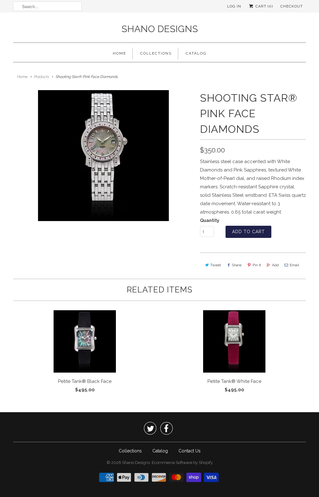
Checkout (291, 6)
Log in (234, 6)
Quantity (209, 220)
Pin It (257, 265)
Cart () (263, 6)
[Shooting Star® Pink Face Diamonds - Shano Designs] (103, 155)
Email (294, 265)
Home (119, 53)
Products (41, 77)
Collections (156, 53)
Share (236, 265)
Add (275, 265)
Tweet (215, 265)
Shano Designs (159, 28)
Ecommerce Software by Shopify (182, 462)
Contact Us (190, 450)
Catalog (196, 53)
